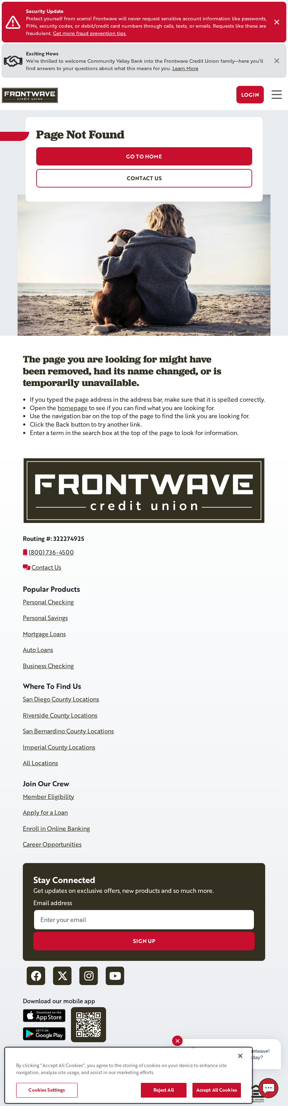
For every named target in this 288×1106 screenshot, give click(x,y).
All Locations (40, 763)
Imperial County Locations (59, 747)
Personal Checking (48, 602)
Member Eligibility (48, 796)
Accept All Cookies (216, 1089)
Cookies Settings (46, 1089)
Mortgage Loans (44, 634)
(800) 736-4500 (51, 552)
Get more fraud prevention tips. (89, 33)
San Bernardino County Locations (68, 731)
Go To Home (144, 156)
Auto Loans (38, 649)
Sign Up (144, 941)
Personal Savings (45, 617)
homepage (72, 407)
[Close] (277, 22)
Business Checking (48, 665)
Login (250, 95)
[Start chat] (268, 1088)
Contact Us (144, 178)
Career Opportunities (52, 844)
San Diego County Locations (61, 699)
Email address (52, 902)
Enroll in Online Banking (56, 828)
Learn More (185, 68)
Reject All (163, 1089)
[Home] (29, 97)
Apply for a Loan (45, 812)
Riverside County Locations (60, 715)
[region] (128, 1075)
